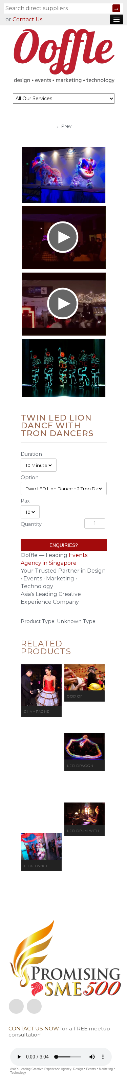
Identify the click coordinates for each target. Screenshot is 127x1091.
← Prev (63, 126)
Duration (31, 454)
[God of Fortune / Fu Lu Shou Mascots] (84, 677)
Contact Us (27, 19)
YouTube (34, 1006)
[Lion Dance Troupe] (41, 846)
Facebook (16, 1006)
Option (30, 477)
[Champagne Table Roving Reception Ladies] (41, 685)
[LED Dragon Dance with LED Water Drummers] (84, 746)
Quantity (31, 524)
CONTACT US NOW (33, 1028)
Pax (25, 501)
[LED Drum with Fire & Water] (84, 814)
